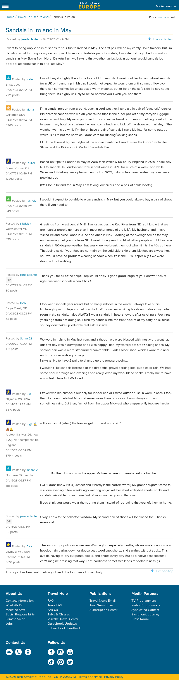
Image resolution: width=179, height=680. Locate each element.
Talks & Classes (59, 614)
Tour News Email (101, 605)
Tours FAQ (55, 605)
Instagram (60, 651)
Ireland (44, 17)
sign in (162, 17)
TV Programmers (143, 601)
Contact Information (20, 601)
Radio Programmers (145, 605)
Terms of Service (90, 677)
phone (18, 651)
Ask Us (53, 610)
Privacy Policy (113, 677)
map (28, 651)
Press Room (140, 619)
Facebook (51, 651)
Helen (30, 79)
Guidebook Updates (62, 624)
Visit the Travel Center (63, 619)
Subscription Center (103, 610)
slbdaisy (25, 224)
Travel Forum (26, 17)
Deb (23, 303)
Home (10, 17)
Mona (30, 110)
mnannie (32, 470)
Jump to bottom (162, 39)
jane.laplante (29, 39)
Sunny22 (26, 339)
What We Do (14, 605)
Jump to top (164, 571)
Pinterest (60, 662)
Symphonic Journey (145, 614)
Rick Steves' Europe (89, 5)
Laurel (30, 163)
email (9, 651)
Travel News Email (102, 601)
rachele (31, 201)
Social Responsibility (20, 614)
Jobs (9, 624)
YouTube (70, 651)
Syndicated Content (145, 610)
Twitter (70, 662)
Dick (29, 394)
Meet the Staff (15, 610)
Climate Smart (15, 619)
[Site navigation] (5, 5)
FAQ (50, 601)
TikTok (51, 662)
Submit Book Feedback (64, 628)
